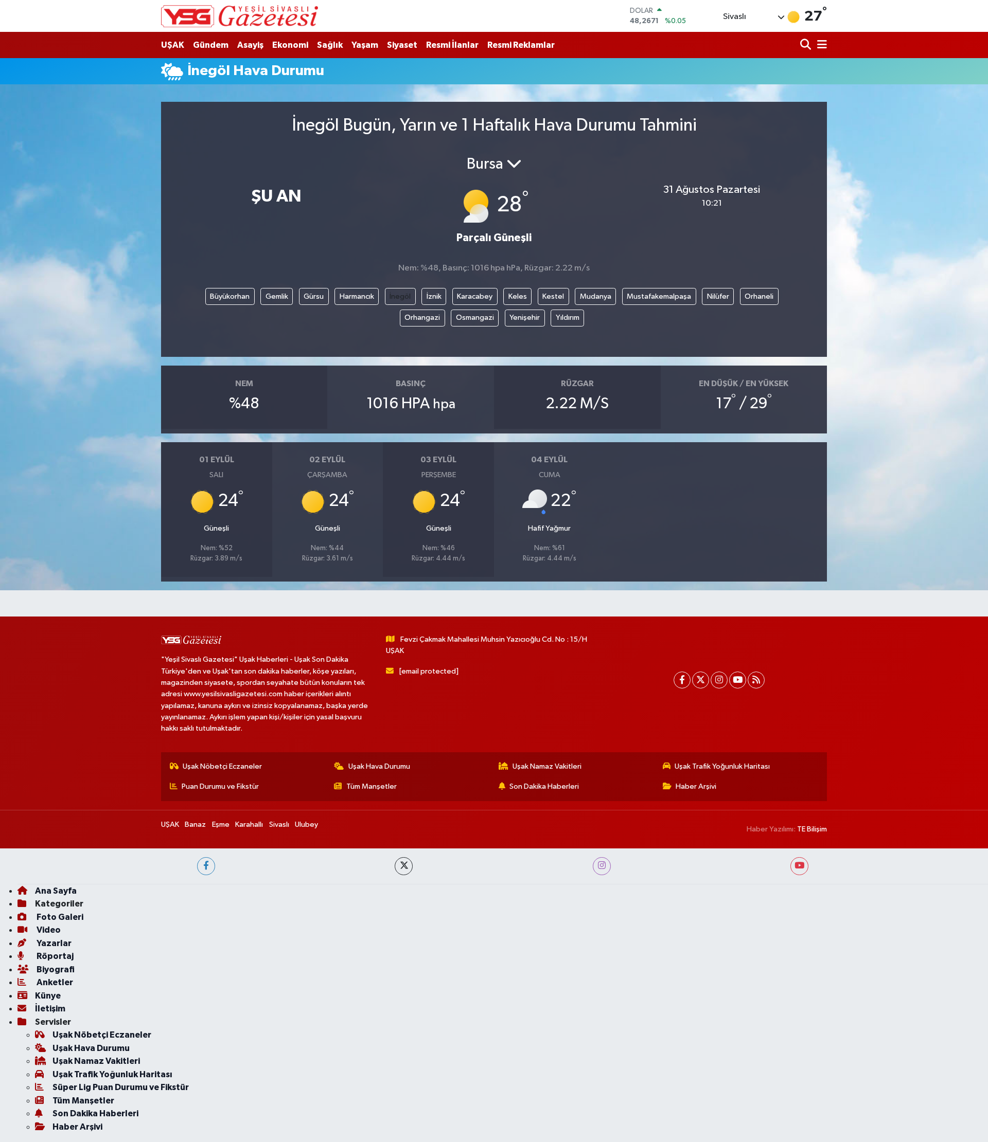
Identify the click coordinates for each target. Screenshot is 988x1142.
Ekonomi (290, 45)
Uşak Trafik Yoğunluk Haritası (722, 766)
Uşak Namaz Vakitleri (547, 766)
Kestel (553, 296)
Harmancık (357, 296)
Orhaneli (759, 296)
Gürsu (314, 296)
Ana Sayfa (56, 890)
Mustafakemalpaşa (659, 296)
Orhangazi (422, 317)
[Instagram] (719, 680)
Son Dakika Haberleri (544, 786)
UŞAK (172, 45)
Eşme (221, 824)
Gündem (210, 45)
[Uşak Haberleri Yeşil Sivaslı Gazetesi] (239, 16)
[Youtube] (737, 680)
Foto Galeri (59, 917)
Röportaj (54, 956)
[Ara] (806, 45)
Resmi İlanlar (452, 45)
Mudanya (595, 296)
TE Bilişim (812, 829)
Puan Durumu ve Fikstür (220, 786)
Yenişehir (524, 317)
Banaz (195, 824)
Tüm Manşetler (371, 786)
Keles (517, 296)
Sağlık (330, 45)
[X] (700, 680)
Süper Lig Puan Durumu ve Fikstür (120, 1087)
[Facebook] (682, 680)
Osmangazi (475, 317)
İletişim (50, 1008)
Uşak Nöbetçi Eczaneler (222, 766)
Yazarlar (53, 943)
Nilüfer (718, 296)
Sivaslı (279, 824)
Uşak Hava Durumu (379, 766)
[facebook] (206, 866)
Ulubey (306, 824)
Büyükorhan (230, 296)
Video (48, 930)
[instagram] (602, 866)
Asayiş (250, 45)
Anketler (54, 982)
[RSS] (756, 680)
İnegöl (400, 296)
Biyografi (55, 969)
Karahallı (249, 824)
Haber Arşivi (696, 786)
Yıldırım (567, 317)
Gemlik (277, 296)
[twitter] (404, 866)
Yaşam (364, 45)
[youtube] (799, 866)
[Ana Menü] (820, 45)
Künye (48, 995)
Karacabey (474, 296)
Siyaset (402, 45)
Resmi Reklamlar (521, 45)
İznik (434, 296)
